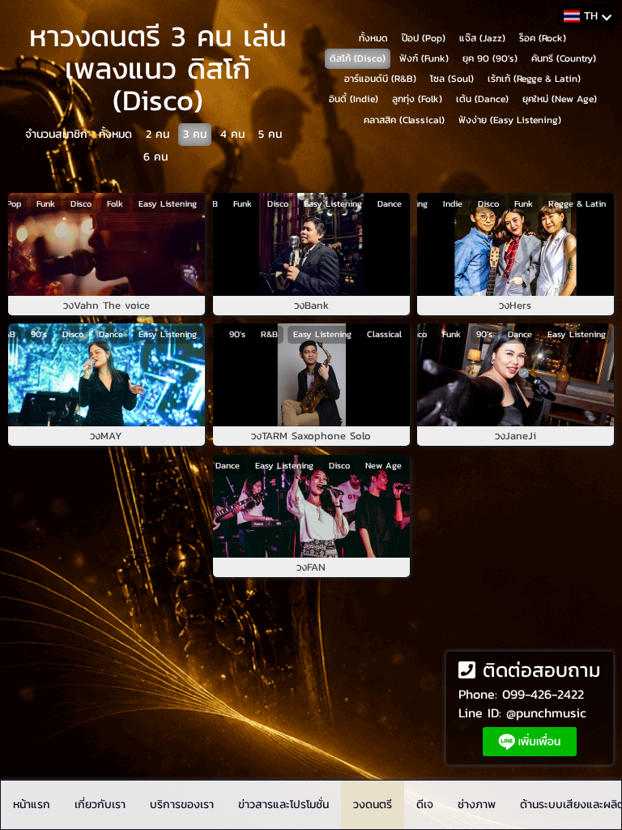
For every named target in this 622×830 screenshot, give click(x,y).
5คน (270, 134)
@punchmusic (546, 712)
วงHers (516, 305)
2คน (157, 134)
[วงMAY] (106, 374)
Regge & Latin (577, 203)
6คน (155, 156)
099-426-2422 (543, 694)
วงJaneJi (515, 436)
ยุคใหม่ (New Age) (559, 99)
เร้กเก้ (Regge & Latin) (534, 78)
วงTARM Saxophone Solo (311, 436)
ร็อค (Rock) (542, 38)
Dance (389, 203)
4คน (232, 134)
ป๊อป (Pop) (423, 38)
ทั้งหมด (115, 134)
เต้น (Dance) (482, 99)
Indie (452, 203)
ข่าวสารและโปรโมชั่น (283, 804)
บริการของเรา (182, 804)
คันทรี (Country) (563, 58)
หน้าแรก (31, 804)
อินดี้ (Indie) (353, 99)
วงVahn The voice (106, 305)
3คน (195, 134)
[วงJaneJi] (515, 374)
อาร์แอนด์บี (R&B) (380, 78)
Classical (383, 333)
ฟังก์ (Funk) (424, 58)
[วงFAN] (311, 506)
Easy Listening (167, 203)
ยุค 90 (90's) (490, 58)
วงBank (311, 305)
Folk (115, 203)
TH (591, 15)
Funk (45, 203)
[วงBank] (311, 244)
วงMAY (106, 436)
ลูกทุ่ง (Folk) (417, 99)
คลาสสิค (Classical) (404, 120)
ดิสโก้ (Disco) (358, 58)
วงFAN (311, 567)
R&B (268, 333)
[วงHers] (515, 244)
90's (39, 333)
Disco (81, 203)
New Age (382, 465)
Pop (13, 203)
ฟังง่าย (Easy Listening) (509, 120)
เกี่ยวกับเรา (100, 804)
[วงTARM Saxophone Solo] (311, 374)
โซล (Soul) (452, 78)
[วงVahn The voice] (106, 244)
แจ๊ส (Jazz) (482, 38)
